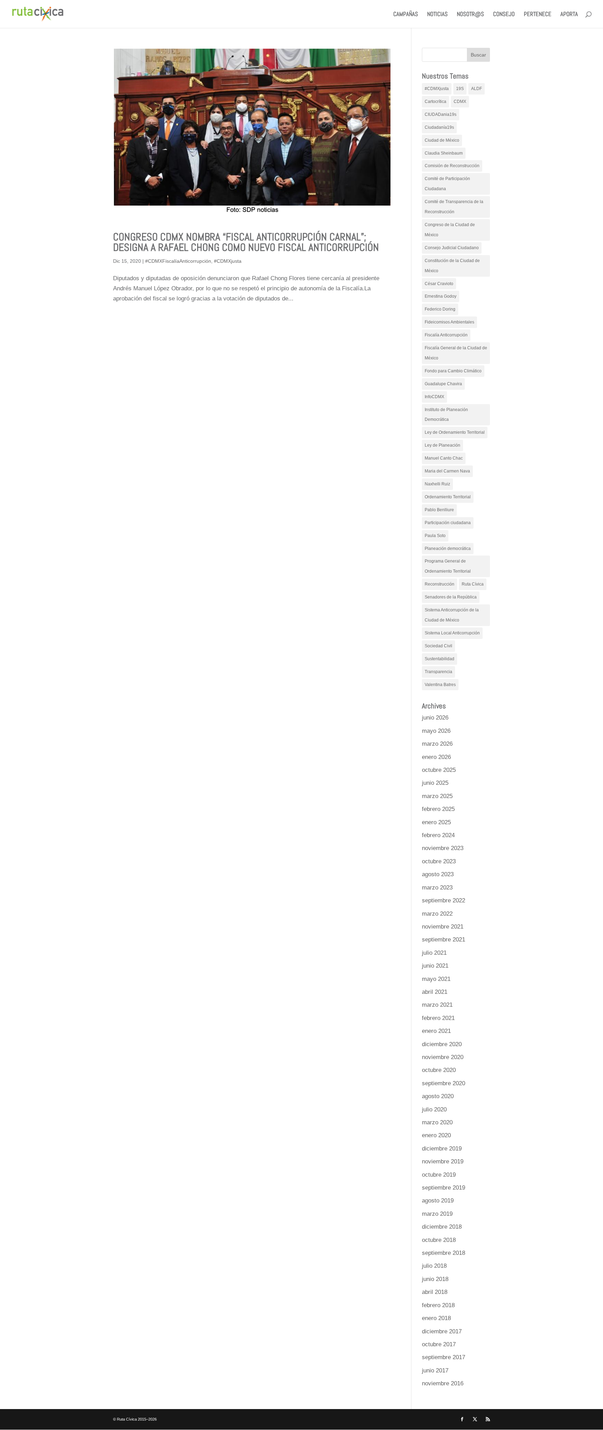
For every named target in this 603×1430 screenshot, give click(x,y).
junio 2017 (435, 1370)
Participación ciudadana (448, 522)
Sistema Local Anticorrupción (452, 633)
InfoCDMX (434, 396)
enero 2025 (436, 822)
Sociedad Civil (438, 645)
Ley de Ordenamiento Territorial (455, 432)
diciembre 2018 (442, 1226)
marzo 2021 (437, 1004)
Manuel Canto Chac (444, 458)
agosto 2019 (438, 1200)
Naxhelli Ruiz (437, 484)
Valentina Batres (440, 684)
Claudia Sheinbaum (444, 153)
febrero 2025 (438, 809)
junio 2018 (435, 1279)
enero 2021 (436, 1031)
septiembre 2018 (443, 1253)
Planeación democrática (448, 548)
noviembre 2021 (442, 926)
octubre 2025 (439, 770)
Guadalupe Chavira (443, 383)
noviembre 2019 (442, 1161)
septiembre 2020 (443, 1083)
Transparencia (438, 671)
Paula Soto (435, 535)
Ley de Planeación (442, 445)
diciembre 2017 (442, 1331)
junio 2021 (435, 965)
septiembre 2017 (443, 1357)
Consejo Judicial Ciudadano (452, 247)
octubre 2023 (439, 861)
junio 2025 (435, 783)
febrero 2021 (438, 1018)
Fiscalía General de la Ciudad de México (456, 352)
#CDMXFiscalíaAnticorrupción (178, 261)
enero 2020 (436, 1135)
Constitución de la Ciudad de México (452, 265)
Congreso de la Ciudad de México (450, 229)
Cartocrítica (435, 101)
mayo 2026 (436, 731)
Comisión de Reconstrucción (452, 165)
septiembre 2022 (443, 900)
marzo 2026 (437, 743)
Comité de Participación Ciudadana (447, 183)
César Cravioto (439, 283)
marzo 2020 (437, 1122)
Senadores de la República (451, 597)
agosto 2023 (438, 874)
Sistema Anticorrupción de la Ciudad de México (452, 615)
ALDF (476, 88)
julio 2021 (434, 952)
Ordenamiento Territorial (448, 496)
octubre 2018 (439, 1240)
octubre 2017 (439, 1344)
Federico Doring (440, 309)
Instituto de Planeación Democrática (446, 414)
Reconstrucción (439, 584)
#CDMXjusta (227, 261)
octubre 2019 (439, 1174)
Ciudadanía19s (439, 127)
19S (460, 88)
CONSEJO (504, 15)
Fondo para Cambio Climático (453, 370)
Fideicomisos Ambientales (449, 322)
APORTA (569, 15)
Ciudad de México (442, 140)
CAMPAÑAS (405, 15)
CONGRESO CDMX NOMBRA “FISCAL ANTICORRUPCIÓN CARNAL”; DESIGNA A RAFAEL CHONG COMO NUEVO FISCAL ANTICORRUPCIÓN (246, 242)
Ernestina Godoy (440, 296)
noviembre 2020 (442, 1057)
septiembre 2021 (443, 939)
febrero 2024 (438, 835)
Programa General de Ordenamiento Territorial (448, 566)
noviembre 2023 (442, 848)
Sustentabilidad (439, 658)
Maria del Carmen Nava (447, 471)
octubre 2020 (439, 1070)
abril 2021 (434, 992)
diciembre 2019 (442, 1148)
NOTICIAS (437, 15)
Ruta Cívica (473, 584)
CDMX (460, 101)
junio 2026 (435, 717)
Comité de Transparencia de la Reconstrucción (454, 206)
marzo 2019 (437, 1214)
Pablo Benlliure (439, 509)
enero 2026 (436, 757)
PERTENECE (537, 15)
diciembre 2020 (442, 1044)
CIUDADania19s (440, 114)
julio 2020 (434, 1109)
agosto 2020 (438, 1096)
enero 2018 (436, 1318)
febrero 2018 (438, 1305)
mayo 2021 (436, 979)
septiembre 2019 (443, 1187)
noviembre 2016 (442, 1383)
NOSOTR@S (470, 15)
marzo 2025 (437, 796)
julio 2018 (434, 1266)
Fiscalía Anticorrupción (446, 335)
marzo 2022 (437, 913)
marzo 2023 (437, 887)
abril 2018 (434, 1292)
